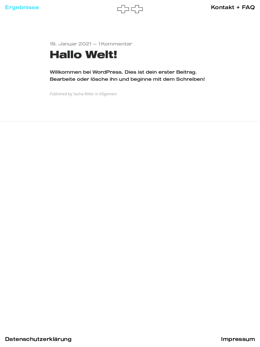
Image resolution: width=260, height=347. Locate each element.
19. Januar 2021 (70, 44)
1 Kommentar (115, 44)
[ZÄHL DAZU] (130, 9)
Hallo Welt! (83, 55)
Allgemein (108, 93)
